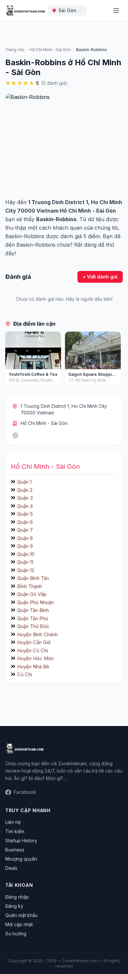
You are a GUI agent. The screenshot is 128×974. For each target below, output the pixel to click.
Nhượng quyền (21, 859)
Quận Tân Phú (32, 618)
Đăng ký (14, 906)
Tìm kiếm (14, 831)
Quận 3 (25, 498)
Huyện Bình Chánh (37, 634)
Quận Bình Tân (33, 578)
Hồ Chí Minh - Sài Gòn (44, 423)
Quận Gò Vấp (32, 594)
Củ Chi (24, 674)
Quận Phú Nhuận (35, 602)
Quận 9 (25, 546)
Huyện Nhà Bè (33, 666)
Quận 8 (25, 538)
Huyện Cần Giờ (34, 642)
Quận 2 (24, 490)
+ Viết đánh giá (100, 276)
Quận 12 (25, 570)
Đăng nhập (17, 897)
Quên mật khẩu (21, 915)
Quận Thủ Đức (33, 626)
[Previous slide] (12, 360)
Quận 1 (24, 482)
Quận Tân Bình (33, 610)
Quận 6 (25, 522)
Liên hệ (13, 822)
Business (14, 849)
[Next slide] (115, 360)
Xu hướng (15, 933)
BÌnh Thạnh (29, 586)
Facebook (25, 792)
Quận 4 (25, 506)
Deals (11, 868)
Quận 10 (25, 554)
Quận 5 (25, 514)
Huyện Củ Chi (32, 650)
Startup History (21, 840)
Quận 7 (25, 530)
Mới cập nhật (19, 924)
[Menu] (116, 10)
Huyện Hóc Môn (35, 658)
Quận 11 (25, 562)
